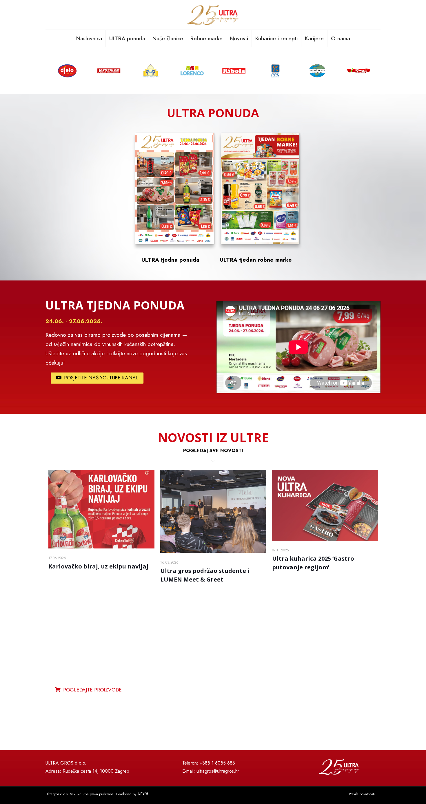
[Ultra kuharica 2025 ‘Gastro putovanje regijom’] (325, 505)
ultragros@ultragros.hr (217, 771)
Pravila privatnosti (362, 794)
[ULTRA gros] (213, 15)
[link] (281, 683)
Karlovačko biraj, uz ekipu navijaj (98, 566)
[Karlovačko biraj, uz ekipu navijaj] (101, 509)
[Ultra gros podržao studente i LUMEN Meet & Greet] (213, 511)
